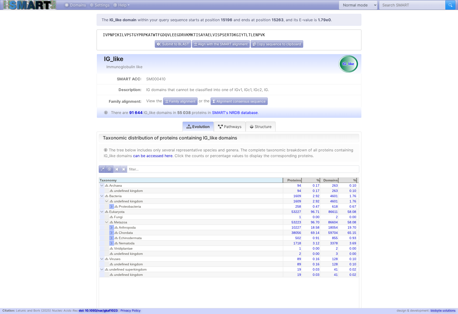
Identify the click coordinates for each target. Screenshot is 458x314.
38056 (296, 233)
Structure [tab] (262, 126)
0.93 (352, 238)
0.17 (316, 185)
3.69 (352, 243)
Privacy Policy (130, 310)
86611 (333, 212)
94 (299, 185)
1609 (297, 196)
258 (298, 206)
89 (299, 259)
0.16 (316, 259)
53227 (296, 212)
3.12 (316, 243)
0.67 (352, 206)
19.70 (352, 227)
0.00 (316, 217)
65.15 (352, 233)
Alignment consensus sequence (240, 101)
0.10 (352, 185)
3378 (334, 243)
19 (299, 269)
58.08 (352, 212)
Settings (101, 5)
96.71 (315, 212)
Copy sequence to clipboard (278, 44)
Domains (77, 5)
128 (335, 259)
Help (122, 5)
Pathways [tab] (232, 126)
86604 (333, 222)
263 (335, 185)
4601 (334, 196)
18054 (333, 227)
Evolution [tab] (200, 126)
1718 (297, 243)
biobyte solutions (443, 310)
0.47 (316, 206)
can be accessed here (152, 155)
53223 (296, 222)
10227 (296, 227)
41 (336, 269)
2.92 (316, 196)
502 (298, 238)
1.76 (352, 196)
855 (335, 238)
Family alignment (181, 101)
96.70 (315, 222)
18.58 (315, 227)
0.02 (352, 269)
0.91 (316, 238)
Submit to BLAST (175, 44)
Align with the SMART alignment (222, 44)
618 (335, 206)
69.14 (315, 233)
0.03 (316, 269)
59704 (333, 233)
